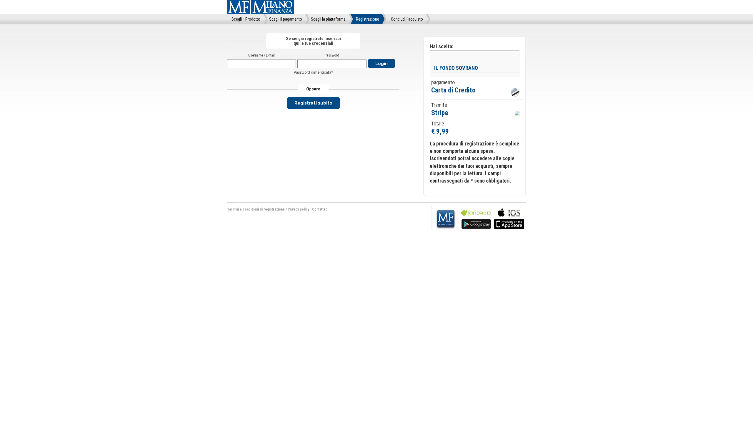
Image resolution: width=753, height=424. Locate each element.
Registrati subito (313, 103)
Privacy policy (298, 209)
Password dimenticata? (313, 72)
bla (476, 218)
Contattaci (320, 209)
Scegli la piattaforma (328, 19)
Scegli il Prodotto (245, 19)
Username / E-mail (261, 55)
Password (332, 55)
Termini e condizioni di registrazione (256, 209)
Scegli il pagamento (285, 19)
